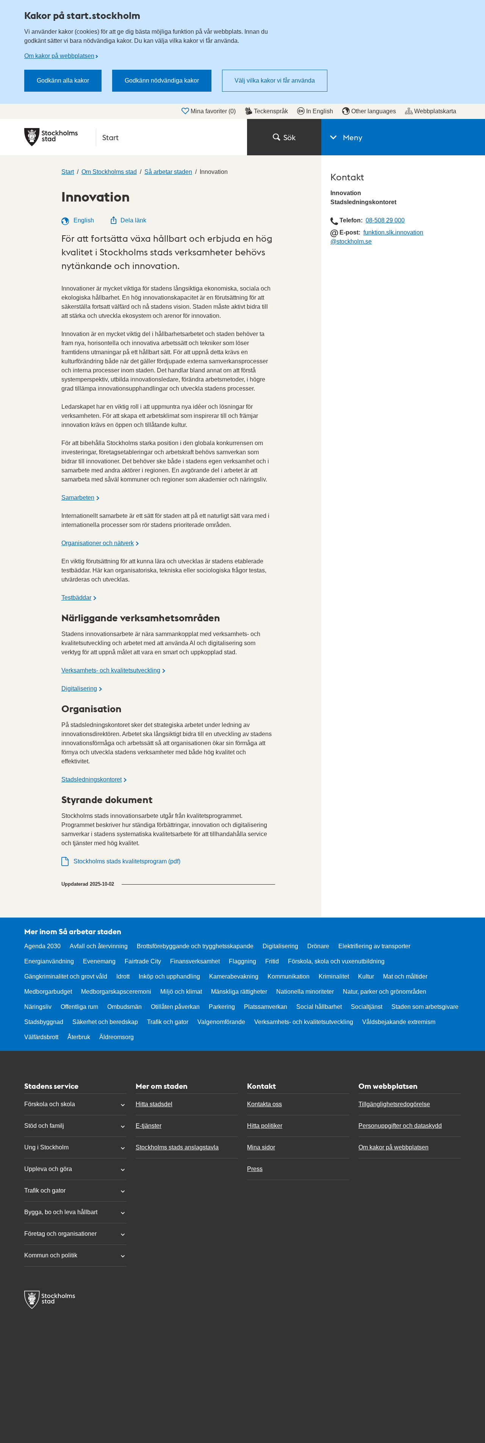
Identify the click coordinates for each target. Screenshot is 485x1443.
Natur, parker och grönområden (384, 991)
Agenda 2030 (42, 946)
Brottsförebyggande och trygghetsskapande (195, 946)
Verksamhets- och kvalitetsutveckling (110, 670)
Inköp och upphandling (169, 976)
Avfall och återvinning (99, 946)
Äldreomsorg (116, 1037)
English (83, 220)
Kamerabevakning (233, 976)
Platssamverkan (265, 1007)
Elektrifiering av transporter (374, 946)
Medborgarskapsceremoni (116, 991)
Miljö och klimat (181, 991)
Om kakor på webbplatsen (59, 56)
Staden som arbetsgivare (424, 1007)
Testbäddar (76, 597)
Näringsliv (38, 1007)
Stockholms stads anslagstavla (177, 1147)
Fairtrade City (143, 961)
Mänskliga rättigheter (239, 991)
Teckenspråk (271, 111)
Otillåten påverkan (175, 1007)
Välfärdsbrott (41, 1037)
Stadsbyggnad (43, 1022)
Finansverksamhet (195, 961)
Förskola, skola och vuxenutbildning (336, 961)
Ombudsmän (124, 1007)
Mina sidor (261, 1147)
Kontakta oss (264, 1104)
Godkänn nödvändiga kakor (162, 80)
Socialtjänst (366, 1007)
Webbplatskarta (435, 111)
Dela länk (133, 220)
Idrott (123, 976)
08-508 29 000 (385, 220)
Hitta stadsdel (154, 1104)
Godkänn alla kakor (63, 80)
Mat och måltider (405, 976)
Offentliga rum (79, 1007)
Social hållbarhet (319, 1007)
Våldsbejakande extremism (398, 1022)
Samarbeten (77, 497)
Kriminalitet (334, 976)
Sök (289, 137)
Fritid (272, 961)
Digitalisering (79, 688)
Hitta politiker (264, 1126)
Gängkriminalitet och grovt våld (65, 976)
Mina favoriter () (213, 111)
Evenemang (99, 961)
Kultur (366, 976)
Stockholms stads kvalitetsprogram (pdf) (127, 861)
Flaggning (242, 961)
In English (319, 111)
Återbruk (78, 1037)
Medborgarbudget (48, 991)
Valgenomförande (221, 1022)
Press (255, 1169)
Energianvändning (49, 961)
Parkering (222, 1007)
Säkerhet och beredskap (105, 1022)
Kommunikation (289, 976)
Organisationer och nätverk (97, 543)
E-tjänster (148, 1126)
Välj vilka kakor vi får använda (275, 80)
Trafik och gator (167, 1022)
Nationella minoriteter (305, 991)
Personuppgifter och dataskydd (400, 1126)
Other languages (373, 111)
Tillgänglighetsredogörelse (394, 1104)
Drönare (318, 946)
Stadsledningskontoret (91, 779)
